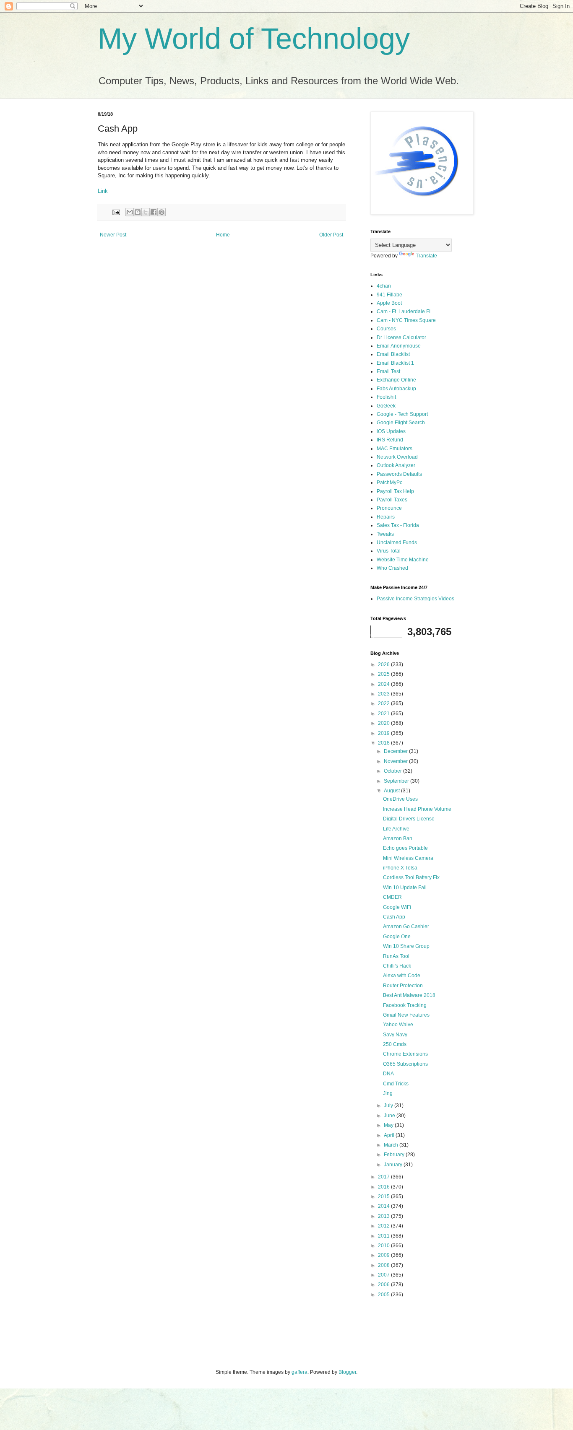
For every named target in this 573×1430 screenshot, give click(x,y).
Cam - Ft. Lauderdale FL (404, 311)
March (391, 1145)
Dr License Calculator (401, 337)
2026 (384, 664)
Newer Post (113, 235)
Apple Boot (389, 303)
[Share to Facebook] (153, 212)
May (389, 1125)
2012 (384, 1226)
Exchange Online (396, 380)
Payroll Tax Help (395, 491)
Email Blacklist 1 (395, 363)
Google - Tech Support (402, 414)
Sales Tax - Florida (398, 525)
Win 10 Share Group (406, 946)
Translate (426, 256)
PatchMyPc (389, 482)
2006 (384, 1284)
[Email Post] (115, 211)
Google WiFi (397, 907)
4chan (384, 286)
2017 (384, 1177)
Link (103, 191)
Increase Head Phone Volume (417, 809)
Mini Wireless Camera (408, 858)
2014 (384, 1206)
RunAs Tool (396, 956)
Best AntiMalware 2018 (409, 995)
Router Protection (403, 986)
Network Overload (397, 457)
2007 (384, 1275)
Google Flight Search (401, 423)
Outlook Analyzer (396, 465)
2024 (384, 684)
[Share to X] (145, 212)
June (390, 1116)
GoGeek (386, 406)
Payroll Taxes (392, 500)
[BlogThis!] (137, 212)
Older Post (331, 235)
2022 (384, 703)
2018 (384, 743)
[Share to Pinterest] (161, 212)
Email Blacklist (393, 354)
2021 (384, 713)
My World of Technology (254, 38)
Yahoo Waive (398, 1025)
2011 (384, 1236)
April (390, 1135)
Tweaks (385, 534)
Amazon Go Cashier (406, 926)
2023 (384, 694)
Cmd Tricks (396, 1084)
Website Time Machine (403, 560)
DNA (388, 1074)
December (396, 751)
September (397, 781)
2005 (384, 1295)
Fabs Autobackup (396, 389)
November (396, 761)
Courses (386, 329)
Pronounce (389, 508)
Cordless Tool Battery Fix (411, 877)
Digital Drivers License (409, 819)
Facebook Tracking (405, 1005)
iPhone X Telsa (400, 868)
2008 (384, 1265)
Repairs (386, 517)
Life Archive (396, 829)
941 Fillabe (389, 295)
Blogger (347, 1372)
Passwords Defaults (399, 474)
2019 (384, 733)
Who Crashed (392, 568)
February (395, 1154)
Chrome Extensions (405, 1054)
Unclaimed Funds (397, 542)
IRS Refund (390, 440)
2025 (384, 674)
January (394, 1165)
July (389, 1105)
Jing (388, 1093)
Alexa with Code (401, 975)
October (393, 771)
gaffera (299, 1372)
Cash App (394, 917)
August (392, 791)
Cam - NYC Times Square (406, 320)
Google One (397, 936)
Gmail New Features (406, 1015)
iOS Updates (391, 431)
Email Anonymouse (399, 346)
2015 (384, 1196)
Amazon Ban (397, 838)
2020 (384, 723)
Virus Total (389, 551)
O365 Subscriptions (405, 1064)
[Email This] (129, 212)
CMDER (392, 897)
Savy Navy (395, 1035)
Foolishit (386, 397)
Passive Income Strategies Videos (415, 599)
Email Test (388, 371)
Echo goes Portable (405, 848)
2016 (384, 1187)
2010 (384, 1245)
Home (223, 235)
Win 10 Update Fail (405, 887)
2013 (384, 1216)
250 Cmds (394, 1044)
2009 (384, 1255)
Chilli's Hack (397, 966)
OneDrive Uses (400, 799)
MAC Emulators (394, 449)
